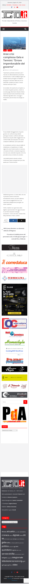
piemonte (21, 542)
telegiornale (17, 557)
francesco (22, 539)
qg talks (16, 546)
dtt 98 (5, 539)
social (16, 554)
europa (15, 539)
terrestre (16, 561)
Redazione (16, 70)
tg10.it (9, 565)
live (11, 542)
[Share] (13, 220)
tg (21, 561)
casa (16, 531)
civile (18, 532)
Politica (10, 50)
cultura (10, 535)
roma (20, 550)
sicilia (11, 553)
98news (4, 532)
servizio (5, 553)
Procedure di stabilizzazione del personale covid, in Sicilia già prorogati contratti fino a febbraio (14, 237)
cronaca (5, 535)
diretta (21, 535)
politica (5, 546)
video (15, 564)
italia (8, 543)
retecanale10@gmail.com (18, 494)
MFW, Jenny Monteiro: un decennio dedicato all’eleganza (14, 230)
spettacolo (19, 554)
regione (14, 550)
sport (23, 554)
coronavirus (23, 532)
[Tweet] (21, 220)
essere (8, 539)
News (5, 50)
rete (17, 550)
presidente (11, 546)
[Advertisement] (14, 116)
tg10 (23, 561)
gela (4, 542)
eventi (18, 539)
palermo (17, 542)
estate (11, 539)
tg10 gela (4, 565)
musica (13, 542)
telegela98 (9, 557)
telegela (4, 558)
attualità (11, 531)
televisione (7, 561)
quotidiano (7, 549)
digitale (16, 535)
